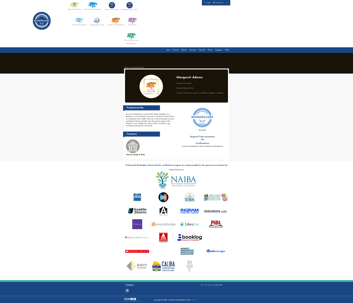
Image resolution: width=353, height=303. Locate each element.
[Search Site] (226, 3)
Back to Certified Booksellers (134, 67)
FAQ (227, 50)
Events (176, 50)
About (184, 50)
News (210, 50)
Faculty (202, 50)
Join (168, 50)
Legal (194, 300)
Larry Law (218, 285)
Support (218, 50)
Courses (192, 50)
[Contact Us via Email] (127, 290)
